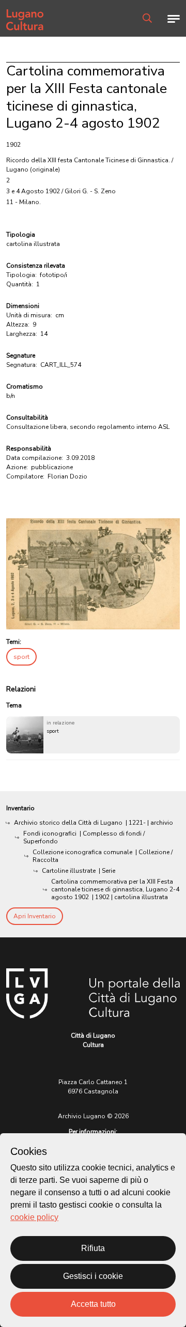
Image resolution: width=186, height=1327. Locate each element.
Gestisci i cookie (93, 1276)
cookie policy (34, 1217)
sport (21, 657)
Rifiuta (93, 1248)
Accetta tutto (93, 1304)
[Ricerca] (147, 18)
